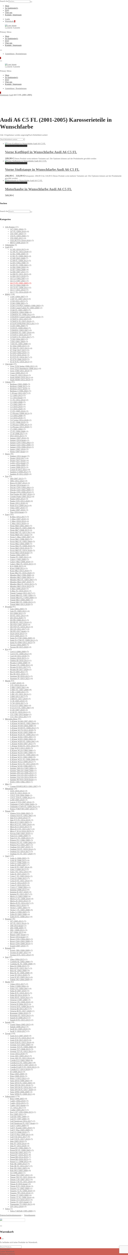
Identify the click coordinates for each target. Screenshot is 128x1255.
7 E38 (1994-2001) (17, 339)
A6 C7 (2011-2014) (18, 290)
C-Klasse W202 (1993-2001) (21, 737)
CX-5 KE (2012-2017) (19, 717)
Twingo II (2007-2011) (19, 953)
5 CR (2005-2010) (17, 701)
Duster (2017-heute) (18, 461)
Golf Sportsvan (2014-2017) (21, 1121)
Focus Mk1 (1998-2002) (19, 539)
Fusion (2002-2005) (18, 555)
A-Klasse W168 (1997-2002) (21, 721)
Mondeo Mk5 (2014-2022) (20, 586)
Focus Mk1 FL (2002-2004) (21, 541)
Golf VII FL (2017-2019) (20, 1139)
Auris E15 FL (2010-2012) (20, 1038)
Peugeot (8, 919)
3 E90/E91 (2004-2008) (19, 312)
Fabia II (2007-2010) (18, 991)
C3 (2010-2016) (16, 407)
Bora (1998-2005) (17, 1099)
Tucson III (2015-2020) (19, 647)
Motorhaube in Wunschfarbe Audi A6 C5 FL (38, 189)
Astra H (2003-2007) (18, 865)
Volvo (7, 1209)
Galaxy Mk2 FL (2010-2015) (21, 564)
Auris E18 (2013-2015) (19, 1040)
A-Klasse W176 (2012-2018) (21, 730)
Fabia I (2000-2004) (18, 986)
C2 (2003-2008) (16, 402)
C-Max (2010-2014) (18, 521)
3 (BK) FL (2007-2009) (19, 690)
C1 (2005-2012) (16, 395)
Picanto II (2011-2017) (19, 667)
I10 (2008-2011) (16, 613)
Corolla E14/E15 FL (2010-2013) (23, 1067)
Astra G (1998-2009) (18, 863)
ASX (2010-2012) (17, 791)
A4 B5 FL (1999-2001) (19, 265)
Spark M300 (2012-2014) (20, 380)
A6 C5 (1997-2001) (18, 281)
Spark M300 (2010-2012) (20, 377)
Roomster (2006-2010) (19, 1013)
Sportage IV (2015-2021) (20, 678)
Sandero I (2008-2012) (19, 472)
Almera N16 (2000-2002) (20, 813)
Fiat (6, 476)
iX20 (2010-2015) (17, 634)
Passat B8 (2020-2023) (19, 1159)
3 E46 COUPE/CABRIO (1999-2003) (25, 306)
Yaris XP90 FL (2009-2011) (21, 1094)
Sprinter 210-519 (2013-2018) (22, 775)
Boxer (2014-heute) (18, 937)
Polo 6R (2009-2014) (18, 1164)
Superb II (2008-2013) (19, 1018)
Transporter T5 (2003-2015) (21, 1204)
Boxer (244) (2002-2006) (20, 941)
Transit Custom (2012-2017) (21, 593)
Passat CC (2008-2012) (19, 1162)
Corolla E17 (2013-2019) (20, 1069)
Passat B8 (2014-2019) (19, 1157)
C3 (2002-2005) (16, 404)
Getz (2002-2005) (17, 609)
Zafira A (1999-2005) (18, 912)
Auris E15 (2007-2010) (19, 1036)
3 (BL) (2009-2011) (18, 692)
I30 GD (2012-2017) (18, 629)
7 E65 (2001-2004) (17, 341)
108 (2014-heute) (17, 926)
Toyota (7, 1033)
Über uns (8, 12)
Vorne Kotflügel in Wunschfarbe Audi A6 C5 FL (41, 152)
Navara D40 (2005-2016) (20, 834)
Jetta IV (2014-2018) (18, 1146)
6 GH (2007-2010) (17, 710)
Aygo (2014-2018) (17, 1054)
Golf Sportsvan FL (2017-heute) (22, 1123)
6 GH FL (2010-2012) (19, 712)
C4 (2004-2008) (16, 416)
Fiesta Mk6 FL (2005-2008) (21, 528)
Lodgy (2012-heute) (18, 463)
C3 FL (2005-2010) (18, 411)
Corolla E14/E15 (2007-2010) (22, 1065)
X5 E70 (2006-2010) (18, 359)
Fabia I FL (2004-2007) (19, 989)
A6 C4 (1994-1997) (18, 279)
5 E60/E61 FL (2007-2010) (21, 333)
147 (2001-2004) (16, 229)
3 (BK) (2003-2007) (18, 687)
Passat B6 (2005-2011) (19, 1153)
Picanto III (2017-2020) (19, 670)
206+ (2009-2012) (17, 930)
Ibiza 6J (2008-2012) (18, 966)
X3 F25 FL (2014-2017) (19, 357)
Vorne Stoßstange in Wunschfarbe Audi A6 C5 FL (42, 169)
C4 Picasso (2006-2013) (19, 425)
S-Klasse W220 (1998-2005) (21, 766)
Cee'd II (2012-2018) (18, 656)
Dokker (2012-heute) (18, 456)
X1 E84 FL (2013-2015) (19, 348)
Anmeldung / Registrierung (15, 54)
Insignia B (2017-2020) (19, 892)
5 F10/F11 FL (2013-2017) (20, 337)
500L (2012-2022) (17, 481)
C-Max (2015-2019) (18, 523)
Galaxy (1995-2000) (18, 559)
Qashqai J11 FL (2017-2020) (21, 854)
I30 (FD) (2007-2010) (18, 625)
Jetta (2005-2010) (17, 1141)
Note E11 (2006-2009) (19, 836)
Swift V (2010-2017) (18, 1031)
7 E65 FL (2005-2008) (19, 344)
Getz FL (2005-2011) (18, 611)
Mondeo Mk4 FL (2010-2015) (22, 584)
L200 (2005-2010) (17, 800)
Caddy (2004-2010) (18, 1101)
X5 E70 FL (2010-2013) (19, 362)
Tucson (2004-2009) (18, 645)
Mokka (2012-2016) (18, 905)
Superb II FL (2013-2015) (20, 1020)
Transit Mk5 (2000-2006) (20, 600)
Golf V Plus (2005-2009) (20, 1130)
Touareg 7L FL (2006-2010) (21, 1191)
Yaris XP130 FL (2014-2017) (21, 1087)
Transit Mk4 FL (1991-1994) (21, 595)
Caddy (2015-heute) (18, 1105)
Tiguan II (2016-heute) (19, 1184)
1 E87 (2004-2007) (17, 297)
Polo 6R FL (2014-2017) (20, 1166)
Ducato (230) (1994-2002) (20, 488)
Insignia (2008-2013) (18, 890)
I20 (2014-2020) (16, 618)
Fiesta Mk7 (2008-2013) (19, 530)
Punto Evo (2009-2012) (19, 505)
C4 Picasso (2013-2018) (19, 427)
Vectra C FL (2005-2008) (20, 910)
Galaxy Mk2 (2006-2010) (20, 562)
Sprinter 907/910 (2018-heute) (22, 780)
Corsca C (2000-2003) (19, 887)
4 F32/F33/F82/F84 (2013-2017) (23, 324)
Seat (6, 957)
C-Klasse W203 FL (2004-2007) (23, 741)
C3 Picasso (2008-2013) (19, 413)
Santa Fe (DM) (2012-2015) (21, 643)
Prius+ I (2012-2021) (18, 1078)
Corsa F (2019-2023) (18, 885)
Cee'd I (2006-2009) (18, 652)
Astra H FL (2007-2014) (19, 867)
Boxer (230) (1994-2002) (20, 939)
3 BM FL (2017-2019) (19, 699)
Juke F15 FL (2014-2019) (20, 820)
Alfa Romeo (10, 227)
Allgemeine (9, 245)
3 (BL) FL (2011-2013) (19, 694)
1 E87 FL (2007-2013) (19, 299)
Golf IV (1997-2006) (18, 1119)
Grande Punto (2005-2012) (20, 497)
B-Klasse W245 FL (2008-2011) (23, 735)
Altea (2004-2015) (17, 959)
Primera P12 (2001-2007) (20, 845)
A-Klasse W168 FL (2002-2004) (23, 723)
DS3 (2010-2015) (17, 436)
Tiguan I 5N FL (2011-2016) (21, 1182)
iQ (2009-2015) (16, 1072)
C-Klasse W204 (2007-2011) (21, 744)
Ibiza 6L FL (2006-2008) (20, 973)
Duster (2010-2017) (18, 458)
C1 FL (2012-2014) (18, 400)
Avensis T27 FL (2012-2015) (21, 1051)
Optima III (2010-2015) (19, 661)
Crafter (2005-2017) (18, 1110)
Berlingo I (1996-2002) (19, 391)
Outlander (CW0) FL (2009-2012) (23, 807)
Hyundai (8, 607)
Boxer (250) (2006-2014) (20, 944)
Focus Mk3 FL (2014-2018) (21, 550)
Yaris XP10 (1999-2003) (20, 1081)
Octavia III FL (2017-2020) (21, 1011)
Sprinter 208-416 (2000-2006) (22, 771)
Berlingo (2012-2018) (18, 389)
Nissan (7, 811)
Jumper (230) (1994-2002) (20, 443)
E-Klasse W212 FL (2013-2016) (23, 764)
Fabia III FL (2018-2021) (20, 998)
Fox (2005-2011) (16, 1114)
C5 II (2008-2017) (17, 434)
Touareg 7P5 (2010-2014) (20, 1193)
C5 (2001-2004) (16, 429)
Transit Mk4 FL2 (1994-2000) (22, 598)
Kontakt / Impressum (13, 15)
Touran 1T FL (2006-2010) (21, 1197)
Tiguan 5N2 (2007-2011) (20, 1175)
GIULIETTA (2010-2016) (20, 240)
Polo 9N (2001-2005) (18, 1168)
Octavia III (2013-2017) (19, 1009)
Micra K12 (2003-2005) (19, 822)
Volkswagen (10, 1096)
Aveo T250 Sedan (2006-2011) (22, 366)
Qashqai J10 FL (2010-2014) (21, 849)
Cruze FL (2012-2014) (19, 375)
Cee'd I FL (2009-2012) (19, 654)
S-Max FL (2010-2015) (19, 591)
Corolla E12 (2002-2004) (20, 1060)
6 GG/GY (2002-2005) (19, 705)
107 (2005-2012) (16, 921)
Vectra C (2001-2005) (18, 908)
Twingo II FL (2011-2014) (20, 955)
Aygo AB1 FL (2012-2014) (21, 1058)
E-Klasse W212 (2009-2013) (21, 762)
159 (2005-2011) (16, 238)
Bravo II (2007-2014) (18, 483)
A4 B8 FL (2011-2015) (19, 274)
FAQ (7, 10)
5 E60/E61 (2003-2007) (19, 330)
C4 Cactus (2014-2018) (19, 420)
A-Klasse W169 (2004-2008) (21, 726)
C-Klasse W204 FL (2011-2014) (23, 746)
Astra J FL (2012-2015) (19, 872)
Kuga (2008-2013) (17, 568)
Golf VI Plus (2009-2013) (20, 1135)
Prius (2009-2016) (17, 1076)
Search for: (4, 1)
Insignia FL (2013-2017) (19, 894)
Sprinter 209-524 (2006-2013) (22, 773)
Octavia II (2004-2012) (19, 1004)
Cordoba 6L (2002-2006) (20, 962)
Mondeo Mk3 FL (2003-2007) (22, 580)
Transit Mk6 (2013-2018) (20, 604)
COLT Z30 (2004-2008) (19, 795)
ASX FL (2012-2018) (18, 793)
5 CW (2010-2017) (17, 703)
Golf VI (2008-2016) (18, 1132)
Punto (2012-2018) (17, 503)
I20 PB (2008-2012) (18, 620)
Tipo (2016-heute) (17, 512)
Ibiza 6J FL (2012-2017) (19, 968)
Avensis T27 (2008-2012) (20, 1049)
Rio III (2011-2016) (18, 674)
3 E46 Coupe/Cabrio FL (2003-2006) (25, 308)
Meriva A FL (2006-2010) (20, 899)
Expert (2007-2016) (18, 946)
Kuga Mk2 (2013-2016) (19, 571)
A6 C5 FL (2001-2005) (19, 283)
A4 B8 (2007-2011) (18, 272)
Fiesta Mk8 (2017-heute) (20, 535)
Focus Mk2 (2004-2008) (19, 544)
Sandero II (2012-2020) (19, 474)
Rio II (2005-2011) (17, 672)
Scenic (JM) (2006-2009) (20, 950)
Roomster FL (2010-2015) (20, 1015)
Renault (8, 948)
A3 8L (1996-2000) (18, 254)
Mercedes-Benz (11, 719)
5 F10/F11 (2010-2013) (19, 335)
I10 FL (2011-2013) (18, 616)
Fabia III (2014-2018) (18, 995)
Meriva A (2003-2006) (19, 896)
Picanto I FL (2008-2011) (20, 665)
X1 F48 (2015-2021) (18, 350)
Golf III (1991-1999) (18, 1117)
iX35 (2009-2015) (17, 636)
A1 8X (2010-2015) (18, 249)
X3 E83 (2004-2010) (18, 353)
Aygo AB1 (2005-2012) (19, 1056)
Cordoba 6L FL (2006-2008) (21, 964)
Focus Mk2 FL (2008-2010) (21, 546)
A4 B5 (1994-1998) (18, 263)
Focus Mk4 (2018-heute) (20, 553)
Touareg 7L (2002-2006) (20, 1188)
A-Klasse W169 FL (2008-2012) (23, 728)
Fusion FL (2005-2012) (19, 557)
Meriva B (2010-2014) (19, 901)
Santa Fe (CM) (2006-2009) (21, 638)
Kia (6, 649)
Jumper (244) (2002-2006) (20, 445)
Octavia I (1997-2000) (19, 1000)
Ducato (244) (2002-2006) (20, 490)
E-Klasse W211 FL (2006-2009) (23, 759)
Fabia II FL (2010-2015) (19, 993)
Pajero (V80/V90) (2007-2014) (22, 809)
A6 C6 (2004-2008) (18, 285)
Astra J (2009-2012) (18, 869)
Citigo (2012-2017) (17, 984)
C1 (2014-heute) (16, 398)
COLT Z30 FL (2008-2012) (21, 798)
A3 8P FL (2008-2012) (19, 261)
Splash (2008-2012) (18, 1027)
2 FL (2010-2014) (17, 685)
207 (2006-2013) (16, 932)
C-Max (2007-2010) (18, 519)
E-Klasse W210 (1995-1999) (21, 753)
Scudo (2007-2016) (17, 510)
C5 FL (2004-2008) (18, 431)
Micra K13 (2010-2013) (19, 827)
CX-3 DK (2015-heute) (19, 714)
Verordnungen (29, 1215)
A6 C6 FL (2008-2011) (19, 288)
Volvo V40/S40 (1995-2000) (21, 1211)
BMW (7, 294)
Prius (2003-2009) (17, 1074)
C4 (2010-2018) (16, 418)
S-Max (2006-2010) (18, 589)
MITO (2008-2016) (18, 243)
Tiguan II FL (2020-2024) (20, 1186)
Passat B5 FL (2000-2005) (20, 1150)
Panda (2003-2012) (17, 499)
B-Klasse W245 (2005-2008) (21, 732)
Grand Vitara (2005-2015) (20, 1024)
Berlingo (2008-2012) (18, 386)
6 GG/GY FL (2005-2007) (20, 708)
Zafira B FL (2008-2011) (20, 917)
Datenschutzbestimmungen (10, 1215)
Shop (7, 6)
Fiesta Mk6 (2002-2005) (19, 526)
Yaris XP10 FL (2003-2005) (21, 1083)
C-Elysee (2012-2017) (19, 393)
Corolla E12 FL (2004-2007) (21, 1063)
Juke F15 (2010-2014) (19, 818)
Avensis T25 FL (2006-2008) (21, 1047)
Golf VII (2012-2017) (18, 1137)
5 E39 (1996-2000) (17, 326)
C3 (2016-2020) (16, 409)
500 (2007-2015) (16, 479)
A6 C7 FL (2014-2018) (19, 292)
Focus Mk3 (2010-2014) (19, 548)
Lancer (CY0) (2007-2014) (21, 802)
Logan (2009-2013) (18, 467)
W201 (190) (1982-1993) (20, 782)
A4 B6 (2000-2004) (18, 267)
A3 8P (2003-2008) (17, 258)
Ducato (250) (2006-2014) (20, 492)
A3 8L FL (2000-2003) (19, 256)
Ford (7, 514)
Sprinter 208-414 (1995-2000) (22, 768)
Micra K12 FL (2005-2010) (21, 825)
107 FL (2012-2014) (18, 923)
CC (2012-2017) (16, 1108)
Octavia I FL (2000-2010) (20, 1002)
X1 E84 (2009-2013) (18, 346)
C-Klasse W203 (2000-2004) (21, 739)
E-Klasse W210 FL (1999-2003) (23, 755)
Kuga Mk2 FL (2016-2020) (21, 573)
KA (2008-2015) (16, 566)
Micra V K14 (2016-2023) (20, 831)
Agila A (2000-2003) (18, 858)
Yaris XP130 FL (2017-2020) (21, 1090)
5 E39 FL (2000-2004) (19, 328)
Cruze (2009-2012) (17, 373)
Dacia (7, 454)
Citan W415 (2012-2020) (20, 748)
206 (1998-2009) (16, 928)
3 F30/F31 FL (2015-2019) (20, 321)
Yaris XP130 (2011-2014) (20, 1085)
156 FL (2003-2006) (18, 236)
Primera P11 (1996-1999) (20, 840)
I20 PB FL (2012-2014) (19, 622)
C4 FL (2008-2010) (18, 422)
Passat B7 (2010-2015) (19, 1155)
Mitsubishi (9, 789)
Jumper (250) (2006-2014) (20, 447)
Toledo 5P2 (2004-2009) (20, 980)
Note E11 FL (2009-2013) (20, 838)
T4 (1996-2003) (16, 1173)
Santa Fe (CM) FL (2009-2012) (22, 640)
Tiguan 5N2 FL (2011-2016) (21, 1177)
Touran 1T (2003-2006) (19, 1195)
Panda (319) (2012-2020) (20, 501)
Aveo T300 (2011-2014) (19, 371)
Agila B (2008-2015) (18, 860)
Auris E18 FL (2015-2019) (20, 1042)
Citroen (8, 382)
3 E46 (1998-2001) (17, 303)
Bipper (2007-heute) (18, 935)
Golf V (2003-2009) (18, 1126)
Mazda (7, 681)
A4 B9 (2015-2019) (18, 276)
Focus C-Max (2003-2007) (20, 537)
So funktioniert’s (11, 8)
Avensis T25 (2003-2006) (20, 1045)
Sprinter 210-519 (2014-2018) (22, 777)
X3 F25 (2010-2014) (18, 355)
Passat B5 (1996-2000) (19, 1148)
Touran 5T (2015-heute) (19, 1202)
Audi (7, 247)
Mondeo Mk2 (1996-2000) (20, 575)
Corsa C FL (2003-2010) (20, 876)
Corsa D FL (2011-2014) (20, 881)
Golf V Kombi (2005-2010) (21, 1128)
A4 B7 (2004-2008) (18, 270)
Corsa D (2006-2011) (18, 878)
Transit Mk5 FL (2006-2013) (21, 602)
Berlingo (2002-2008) (18, 384)
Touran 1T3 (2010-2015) (20, 1200)
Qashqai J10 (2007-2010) (20, 847)
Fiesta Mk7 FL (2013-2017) (21, 532)
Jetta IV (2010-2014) (18, 1144)
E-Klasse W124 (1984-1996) (21, 750)
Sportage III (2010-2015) (20, 676)
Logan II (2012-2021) (18, 470)
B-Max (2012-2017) (18, 517)
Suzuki (7, 1022)
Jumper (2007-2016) (18, 438)
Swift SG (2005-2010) (19, 1029)
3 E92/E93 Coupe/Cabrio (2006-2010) (25, 317)
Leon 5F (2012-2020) (18, 975)
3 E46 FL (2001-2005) (19, 310)
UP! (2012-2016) (17, 1206)
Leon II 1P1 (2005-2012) (20, 977)
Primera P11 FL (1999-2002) (21, 842)
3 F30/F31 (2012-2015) (19, 319)
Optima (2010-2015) (18, 658)
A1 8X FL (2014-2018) (19, 252)
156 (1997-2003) (16, 234)
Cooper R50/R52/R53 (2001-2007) (24, 786)
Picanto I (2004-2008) (18, 663)
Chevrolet (9, 364)
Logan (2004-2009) (18, 465)
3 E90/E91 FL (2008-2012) (21, 315)
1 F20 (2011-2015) (17, 301)
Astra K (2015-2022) (18, 874)
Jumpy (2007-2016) (18, 449)
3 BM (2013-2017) (17, 696)
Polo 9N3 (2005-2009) (19, 1171)
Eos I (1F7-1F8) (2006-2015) (21, 1112)
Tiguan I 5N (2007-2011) (20, 1179)
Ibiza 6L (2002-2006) (18, 971)
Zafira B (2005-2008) (18, 914)
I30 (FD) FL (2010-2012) (20, 627)
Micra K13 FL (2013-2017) (21, 829)
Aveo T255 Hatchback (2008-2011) (24, 368)
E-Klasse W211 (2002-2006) (21, 757)
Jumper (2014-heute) (18, 440)
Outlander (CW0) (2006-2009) (22, 804)
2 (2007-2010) (15, 683)
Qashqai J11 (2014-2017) (20, 851)
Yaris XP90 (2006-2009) (20, 1092)
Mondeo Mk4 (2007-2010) (20, 582)
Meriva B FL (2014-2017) (20, 903)
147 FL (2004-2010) (18, 231)
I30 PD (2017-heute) (18, 631)
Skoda (7, 982)
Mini (7, 784)
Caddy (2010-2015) (18, 1103)
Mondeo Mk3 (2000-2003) (20, 577)
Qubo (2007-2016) (17, 508)
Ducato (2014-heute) (18, 485)
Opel (7, 856)
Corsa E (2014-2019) (18, 883)
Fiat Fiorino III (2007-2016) (21, 494)
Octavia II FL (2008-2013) (20, 1006)
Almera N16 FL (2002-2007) (21, 816)
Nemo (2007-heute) (18, 452)
